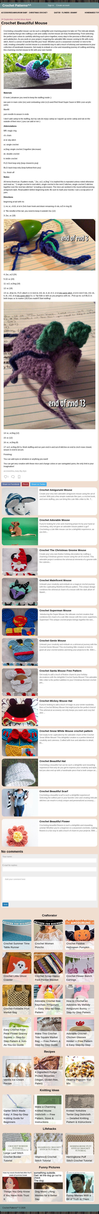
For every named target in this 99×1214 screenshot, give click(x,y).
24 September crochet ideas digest (16, 19)
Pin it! (25, 484)
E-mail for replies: (9, 865)
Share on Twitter (38, 484)
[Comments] (13, 477)
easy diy (18, 471)
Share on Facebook (10, 484)
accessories (9, 471)
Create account (62, 5)
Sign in (51, 5)
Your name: (7, 857)
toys (24, 471)
